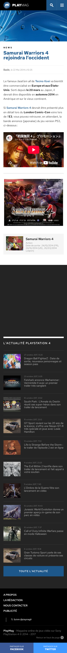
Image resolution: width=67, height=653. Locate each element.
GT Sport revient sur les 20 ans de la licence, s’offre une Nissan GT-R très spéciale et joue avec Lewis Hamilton (44, 427)
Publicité (10, 611)
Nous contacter (15, 605)
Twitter (50, 648)
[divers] (33, 202)
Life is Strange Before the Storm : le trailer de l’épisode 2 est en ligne (43, 446)
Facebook (17, 648)
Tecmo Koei (42, 81)
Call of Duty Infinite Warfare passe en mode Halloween (43, 532)
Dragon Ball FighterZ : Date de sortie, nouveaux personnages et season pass (43, 361)
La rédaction (13, 600)
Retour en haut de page (48, 637)
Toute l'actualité (33, 571)
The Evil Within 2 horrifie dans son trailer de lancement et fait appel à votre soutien (44, 469)
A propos (10, 595)
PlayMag (8, 630)
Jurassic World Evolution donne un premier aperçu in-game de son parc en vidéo (44, 512)
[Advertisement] (33, 293)
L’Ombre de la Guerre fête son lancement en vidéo (41, 489)
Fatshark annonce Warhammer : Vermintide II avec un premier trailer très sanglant (42, 383)
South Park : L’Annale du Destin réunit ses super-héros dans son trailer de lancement (42, 404)
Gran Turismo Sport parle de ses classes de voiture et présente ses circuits (43, 555)
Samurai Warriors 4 (19, 108)
